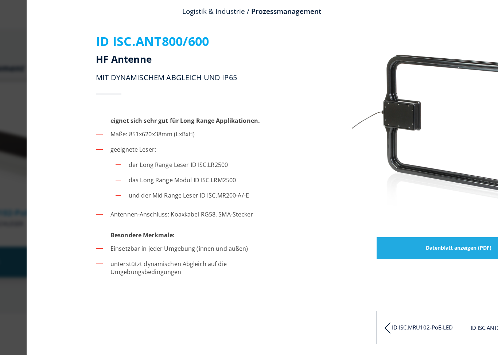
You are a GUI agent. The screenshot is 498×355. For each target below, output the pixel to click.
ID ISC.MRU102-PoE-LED (422, 327)
